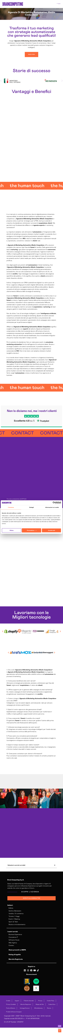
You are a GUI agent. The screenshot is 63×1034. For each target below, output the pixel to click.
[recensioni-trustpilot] (31, 416)
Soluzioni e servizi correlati (16, 865)
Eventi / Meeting (14, 919)
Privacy (40, 1000)
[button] (1, 81)
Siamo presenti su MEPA (17, 950)
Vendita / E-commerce (16, 913)
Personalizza (30, 530)
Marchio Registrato (16, 959)
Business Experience (15, 934)
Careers (11, 945)
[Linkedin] (24, 970)
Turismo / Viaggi (14, 916)
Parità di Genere (10, 1008)
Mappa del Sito (40, 1004)
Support (17, 1000)
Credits (8, 1000)
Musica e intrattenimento (17, 924)
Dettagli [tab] (31, 507)
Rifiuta (11, 530)
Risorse (49, 1008)
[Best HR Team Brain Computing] (27, 981)
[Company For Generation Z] (27, 988)
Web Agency (13, 943)
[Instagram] (28, 970)
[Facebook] (31, 970)
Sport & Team (13, 922)
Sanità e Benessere (15, 911)
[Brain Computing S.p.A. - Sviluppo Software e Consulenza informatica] (12, 4)
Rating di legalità (15, 954)
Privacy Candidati (11, 1004)
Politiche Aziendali (29, 1000)
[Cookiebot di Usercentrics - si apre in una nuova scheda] (54, 503)
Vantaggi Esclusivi (25, 1008)
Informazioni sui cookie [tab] (52, 507)
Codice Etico (51, 1004)
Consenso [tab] (11, 507)
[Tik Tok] (37, 970)
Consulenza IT (13, 937)
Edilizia (11, 908)
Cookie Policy (50, 1000)
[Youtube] (34, 970)
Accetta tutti (51, 530)
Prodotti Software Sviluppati (14, 1011)
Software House (14, 940)
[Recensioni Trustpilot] (36, 981)
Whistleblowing (38, 1008)
